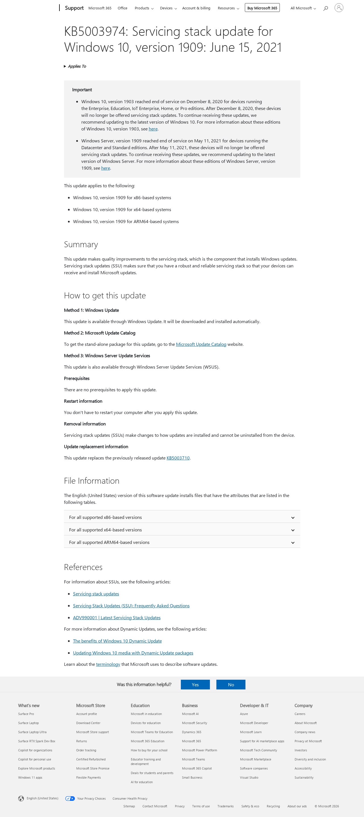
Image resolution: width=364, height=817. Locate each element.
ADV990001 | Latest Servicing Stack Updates (117, 617)
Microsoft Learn (251, 732)
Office (122, 7)
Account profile (86, 714)
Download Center (88, 723)
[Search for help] (325, 7)
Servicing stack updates (96, 593)
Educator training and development (146, 761)
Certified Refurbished (91, 759)
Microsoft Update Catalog (201, 344)
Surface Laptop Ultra (32, 732)
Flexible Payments (88, 777)
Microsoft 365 (99, 7)
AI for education (142, 782)
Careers (300, 714)
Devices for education (146, 723)
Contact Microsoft (154, 806)
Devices (166, 7)
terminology (108, 664)
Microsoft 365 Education (147, 741)
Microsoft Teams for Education (152, 732)
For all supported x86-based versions (105, 517)
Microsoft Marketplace (255, 759)
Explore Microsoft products (36, 768)
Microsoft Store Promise (92, 768)
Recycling (273, 806)
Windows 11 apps (30, 777)
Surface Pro (26, 714)
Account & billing (196, 7)
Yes (195, 684)
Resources (226, 7)
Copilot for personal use (34, 759)
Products (142, 7)
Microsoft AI (190, 714)
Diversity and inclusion (310, 759)
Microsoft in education (146, 714)
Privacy (180, 806)
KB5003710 (178, 458)
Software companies (254, 768)
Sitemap (129, 806)
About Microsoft (306, 723)
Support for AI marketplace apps (262, 741)
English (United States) (42, 798)
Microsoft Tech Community (258, 750)
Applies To (77, 66)
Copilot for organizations (35, 750)
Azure (244, 714)
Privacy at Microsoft (308, 741)
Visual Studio (249, 777)
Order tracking (86, 750)
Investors (301, 750)
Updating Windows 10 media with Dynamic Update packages (133, 653)
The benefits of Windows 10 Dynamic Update (117, 641)
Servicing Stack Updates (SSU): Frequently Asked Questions (131, 605)
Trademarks (226, 806)
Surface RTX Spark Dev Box (36, 741)
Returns (81, 741)
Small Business (192, 777)
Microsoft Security (194, 723)
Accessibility (303, 768)
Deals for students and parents (152, 773)
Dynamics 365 (191, 732)
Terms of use (201, 806)
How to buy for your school (149, 750)
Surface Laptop (28, 723)
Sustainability (304, 777)
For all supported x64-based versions (105, 530)
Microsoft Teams (193, 759)
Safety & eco (250, 806)
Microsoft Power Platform (199, 750)
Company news (305, 732)
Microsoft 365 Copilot (197, 768)
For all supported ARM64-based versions (109, 542)
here (153, 129)
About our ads (297, 806)
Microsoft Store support (92, 732)
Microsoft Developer (254, 723)
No (231, 684)
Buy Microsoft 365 (262, 7)
